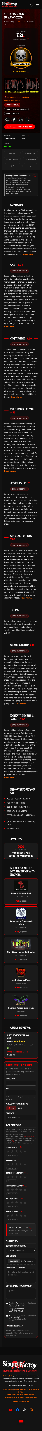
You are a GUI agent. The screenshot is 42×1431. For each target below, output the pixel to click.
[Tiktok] (24, 1410)
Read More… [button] (29, 254)
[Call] (27, 120)
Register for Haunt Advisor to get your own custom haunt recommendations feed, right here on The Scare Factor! (22, 1307)
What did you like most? (16, 1267)
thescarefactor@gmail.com (21, 1401)
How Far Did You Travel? (16, 1246)
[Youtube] (11, 1410)
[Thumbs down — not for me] (30, 165)
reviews (21, 1376)
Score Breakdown (19, 271)
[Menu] (37, 4)
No (21, 1108)
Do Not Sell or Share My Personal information (20, 1394)
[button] (21, 1421)
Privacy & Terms (8, 1389)
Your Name (11, 1079)
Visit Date (10, 1113)
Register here (29, 1136)
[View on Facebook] (14, 120)
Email (9, 1088)
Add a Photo (11, 1256)
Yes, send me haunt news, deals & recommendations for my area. (22, 1318)
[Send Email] (20, 120)
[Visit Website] (7, 120)
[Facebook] (17, 1410)
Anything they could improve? (19, 1286)
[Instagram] (31, 1410)
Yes (12, 1108)
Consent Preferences (20, 1389)
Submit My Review (15, 1326)
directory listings (32, 1376)
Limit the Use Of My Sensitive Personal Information (21, 1397)
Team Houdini (20, 22)
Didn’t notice (12, 1155)
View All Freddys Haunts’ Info (19, 127)
